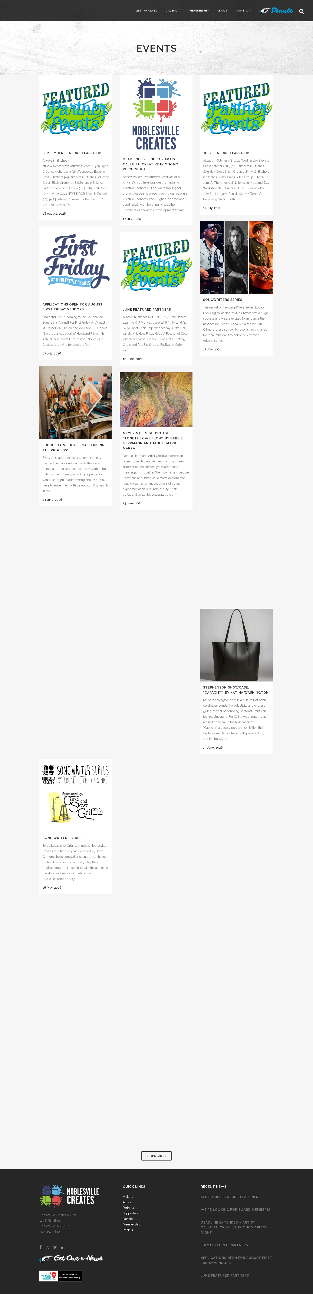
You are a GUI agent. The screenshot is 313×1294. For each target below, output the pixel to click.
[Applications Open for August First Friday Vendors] (75, 262)
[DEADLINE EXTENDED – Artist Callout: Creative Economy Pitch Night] (156, 114)
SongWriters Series (222, 300)
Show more (156, 1156)
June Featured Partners (147, 309)
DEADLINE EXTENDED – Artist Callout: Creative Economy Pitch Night (150, 164)
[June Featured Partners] (156, 268)
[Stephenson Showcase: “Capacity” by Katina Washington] (236, 645)
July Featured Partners (226, 153)
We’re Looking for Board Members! (235, 1210)
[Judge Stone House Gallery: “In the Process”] (75, 402)
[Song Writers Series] (75, 795)
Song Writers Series (63, 838)
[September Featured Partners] (75, 111)
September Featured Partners (72, 153)
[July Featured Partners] (236, 111)
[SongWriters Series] (236, 257)
